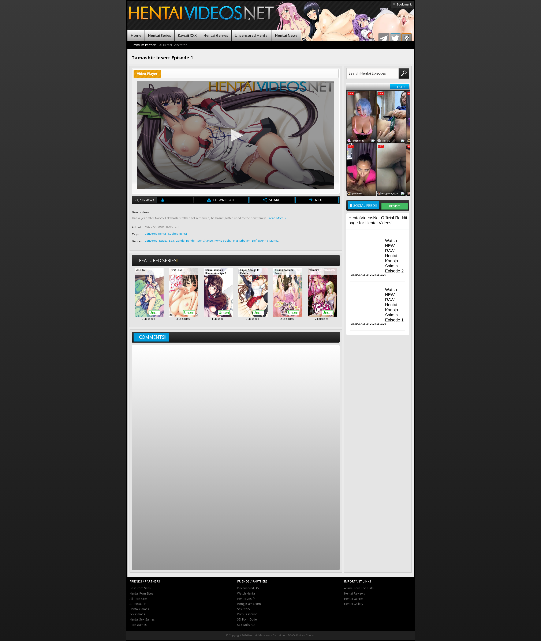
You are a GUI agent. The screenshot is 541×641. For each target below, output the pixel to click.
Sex (171, 240)
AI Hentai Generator (173, 45)
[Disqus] (235, 402)
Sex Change (205, 240)
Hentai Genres (215, 35)
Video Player (147, 74)
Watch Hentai (246, 593)
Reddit (394, 206)
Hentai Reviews (354, 593)
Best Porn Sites (140, 588)
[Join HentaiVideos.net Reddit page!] (406, 38)
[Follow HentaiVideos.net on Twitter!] (395, 38)
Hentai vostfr (246, 599)
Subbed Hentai (177, 233)
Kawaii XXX (187, 35)
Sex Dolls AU (246, 625)
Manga (273, 240)
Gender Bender (186, 240)
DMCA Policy (296, 635)
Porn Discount (247, 614)
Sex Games (137, 614)
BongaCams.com (249, 604)
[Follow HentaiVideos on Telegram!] (383, 38)
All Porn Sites (139, 599)
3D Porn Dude (247, 619)
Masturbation (241, 240)
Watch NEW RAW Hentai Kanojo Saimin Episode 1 (394, 304)
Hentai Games (139, 609)
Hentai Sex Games (142, 619)
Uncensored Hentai (251, 35)
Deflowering (260, 240)
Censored (151, 240)
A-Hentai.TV (138, 604)
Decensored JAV (248, 588)
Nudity (163, 240)
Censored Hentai (156, 233)
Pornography (222, 240)
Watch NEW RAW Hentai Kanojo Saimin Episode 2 (394, 255)
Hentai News (286, 35)
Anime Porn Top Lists (359, 588)
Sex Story (243, 609)
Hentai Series (159, 35)
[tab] (147, 74)
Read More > (277, 218)
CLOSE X (399, 87)
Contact (311, 635)
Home (136, 35)
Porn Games (138, 625)
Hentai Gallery (353, 604)
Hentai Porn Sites (141, 593)
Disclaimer (279, 635)
